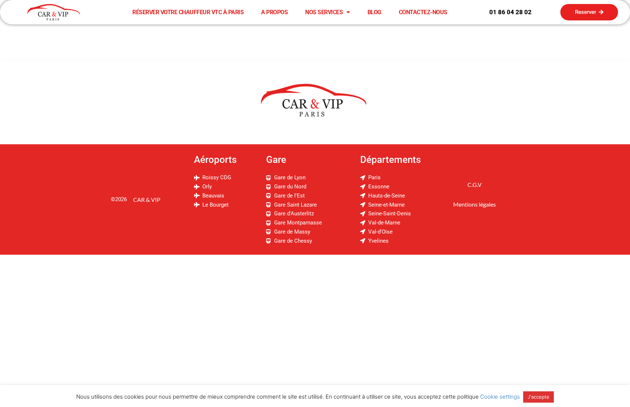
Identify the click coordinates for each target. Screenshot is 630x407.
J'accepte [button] (538, 397)
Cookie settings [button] (500, 396)
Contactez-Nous (423, 12)
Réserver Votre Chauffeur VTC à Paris (188, 12)
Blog (374, 12)
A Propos (274, 12)
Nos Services (324, 12)
